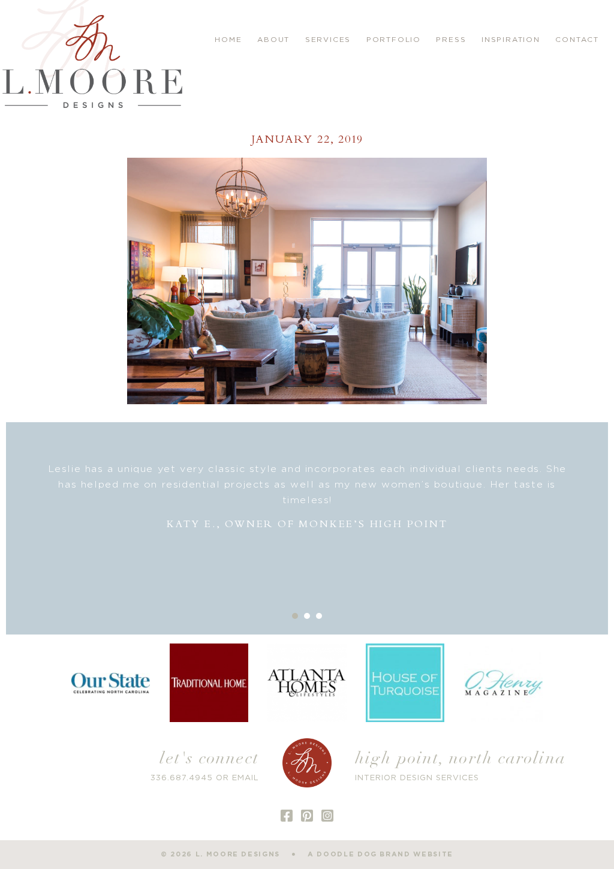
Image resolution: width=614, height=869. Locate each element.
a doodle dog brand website (380, 854)
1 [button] (295, 616)
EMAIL (245, 778)
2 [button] (307, 616)
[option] (307, 497)
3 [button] (319, 616)
